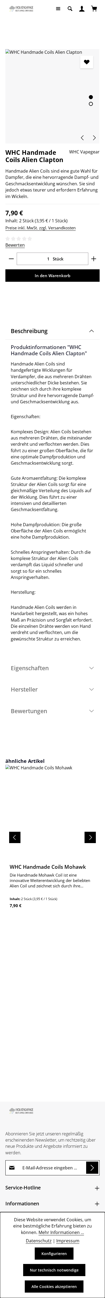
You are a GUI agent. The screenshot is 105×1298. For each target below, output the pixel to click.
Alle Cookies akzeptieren (54, 1286)
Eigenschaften (30, 668)
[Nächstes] (94, 137)
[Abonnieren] (92, 1168)
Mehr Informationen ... (61, 1232)
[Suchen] (70, 8)
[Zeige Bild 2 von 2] (91, 104)
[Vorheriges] (82, 137)
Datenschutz (39, 1241)
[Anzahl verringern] (11, 259)
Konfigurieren (54, 1253)
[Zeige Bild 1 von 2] (91, 97)
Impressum (67, 1241)
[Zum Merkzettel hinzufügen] (86, 62)
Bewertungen (29, 711)
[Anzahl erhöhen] (94, 259)
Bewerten (15, 245)
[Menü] (58, 8)
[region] (52, 96)
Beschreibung (29, 331)
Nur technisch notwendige (54, 1270)
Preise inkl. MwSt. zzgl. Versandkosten (40, 227)
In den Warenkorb (52, 275)
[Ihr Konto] (81, 8)
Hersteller (24, 689)
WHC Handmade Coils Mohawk (48, 867)
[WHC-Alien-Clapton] (52, 96)
